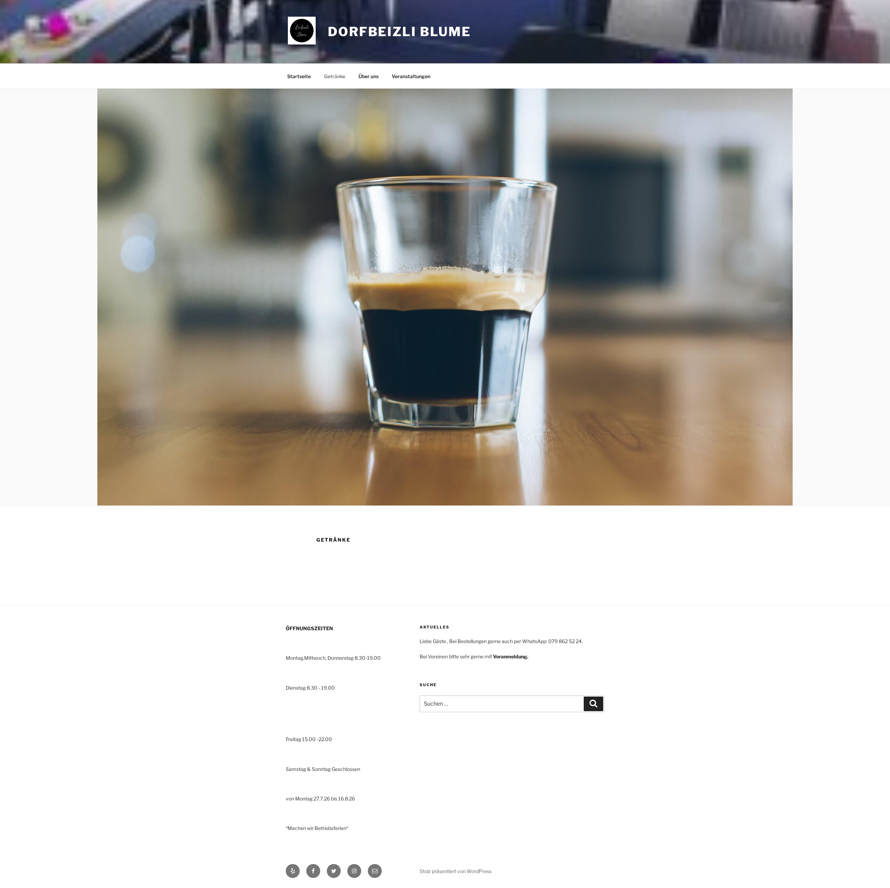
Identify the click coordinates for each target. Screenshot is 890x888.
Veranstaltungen (411, 76)
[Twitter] (334, 871)
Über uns (368, 76)
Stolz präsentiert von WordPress (456, 871)
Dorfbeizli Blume (399, 31)
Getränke (334, 76)
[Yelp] (293, 871)
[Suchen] (593, 704)
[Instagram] (354, 871)
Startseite (299, 76)
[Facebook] (313, 871)
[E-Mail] (375, 871)
